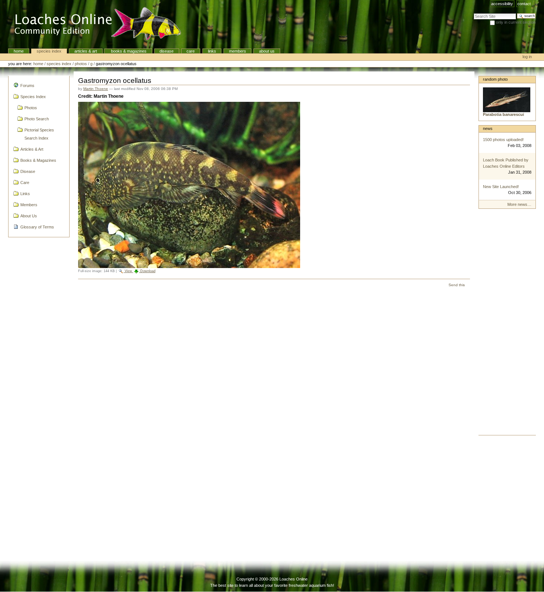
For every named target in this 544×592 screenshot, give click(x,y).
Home (19, 51)
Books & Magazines (128, 51)
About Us (267, 51)
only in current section (515, 22)
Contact (524, 3)
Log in (527, 56)
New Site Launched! (501, 186)
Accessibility (502, 3)
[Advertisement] (507, 324)
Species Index (49, 51)
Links (212, 51)
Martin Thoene (95, 89)
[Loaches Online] (93, 24)
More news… (519, 204)
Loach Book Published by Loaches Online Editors (505, 163)
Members (237, 51)
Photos (81, 63)
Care (191, 51)
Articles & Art (85, 51)
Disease (166, 51)
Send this (457, 285)
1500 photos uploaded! (503, 139)
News (488, 128)
